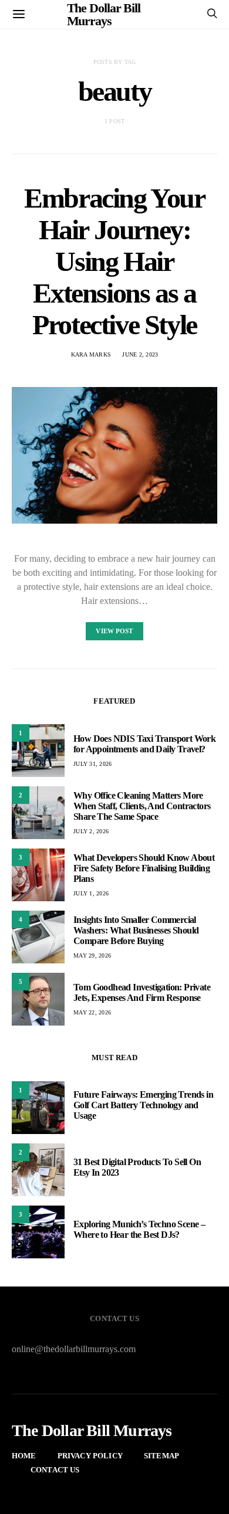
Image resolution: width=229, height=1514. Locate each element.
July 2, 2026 (91, 831)
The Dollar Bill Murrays (92, 1431)
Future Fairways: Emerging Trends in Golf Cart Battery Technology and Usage (143, 1105)
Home (24, 1455)
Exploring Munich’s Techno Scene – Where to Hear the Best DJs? (139, 1229)
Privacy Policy (90, 1455)
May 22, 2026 (92, 1012)
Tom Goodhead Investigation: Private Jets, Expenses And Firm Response (141, 992)
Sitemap (161, 1455)
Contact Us (55, 1469)
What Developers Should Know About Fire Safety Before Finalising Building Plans (143, 868)
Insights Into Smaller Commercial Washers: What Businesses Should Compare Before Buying (135, 930)
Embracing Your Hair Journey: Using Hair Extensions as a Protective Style (114, 261)
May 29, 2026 (92, 955)
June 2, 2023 (140, 354)
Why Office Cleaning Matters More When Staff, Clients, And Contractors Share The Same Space (141, 806)
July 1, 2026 (91, 893)
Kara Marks (91, 354)
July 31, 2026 (92, 764)
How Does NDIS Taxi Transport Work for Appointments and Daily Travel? (144, 744)
